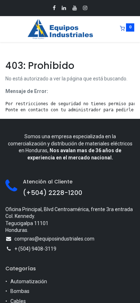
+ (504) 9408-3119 (35, 249)
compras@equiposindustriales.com (54, 239)
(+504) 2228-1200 (52, 192)
